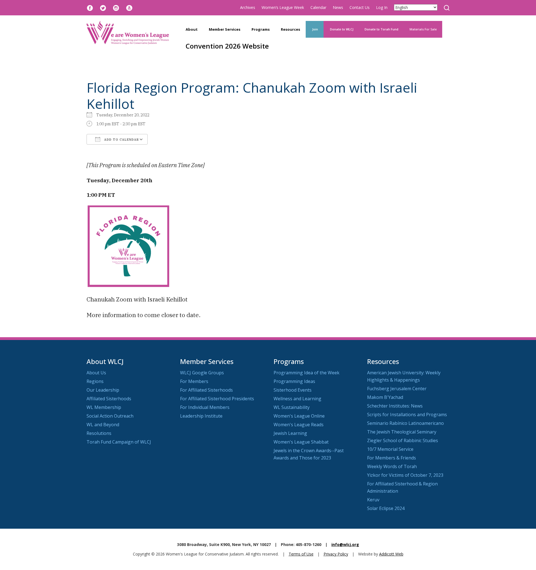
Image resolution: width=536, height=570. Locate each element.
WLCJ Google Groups (202, 373)
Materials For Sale (423, 29)
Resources (290, 29)
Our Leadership (103, 390)
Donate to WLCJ (341, 29)
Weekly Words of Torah (392, 466)
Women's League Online (299, 416)
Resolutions (99, 433)
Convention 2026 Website (227, 46)
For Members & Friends (391, 458)
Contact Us (360, 7)
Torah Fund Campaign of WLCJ (119, 442)
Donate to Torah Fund (381, 29)
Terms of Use (301, 554)
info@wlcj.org (345, 544)
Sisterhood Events (293, 390)
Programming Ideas (294, 381)
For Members (194, 381)
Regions (95, 381)
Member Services (224, 29)
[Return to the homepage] (128, 32)
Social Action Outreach (110, 416)
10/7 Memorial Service (390, 449)
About (192, 29)
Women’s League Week (283, 7)
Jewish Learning (290, 433)
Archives (247, 7)
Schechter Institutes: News (395, 406)
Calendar (318, 7)
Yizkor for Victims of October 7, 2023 (405, 475)
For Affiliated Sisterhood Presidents (217, 399)
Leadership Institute (201, 416)
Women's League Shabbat (301, 442)
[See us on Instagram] (116, 7)
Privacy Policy (336, 554)
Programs (261, 29)
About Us (96, 373)
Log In (381, 7)
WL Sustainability (292, 407)
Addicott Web (391, 554)
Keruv (373, 500)
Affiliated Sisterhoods (109, 399)
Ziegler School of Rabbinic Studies (402, 440)
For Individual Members (204, 407)
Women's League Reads (299, 424)
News (338, 7)
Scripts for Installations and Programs (407, 414)
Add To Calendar (121, 140)
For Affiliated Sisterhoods (206, 390)
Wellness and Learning (297, 399)
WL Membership (104, 407)
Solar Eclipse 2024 (386, 508)
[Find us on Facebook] (90, 7)
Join (314, 29)
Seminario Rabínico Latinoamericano (405, 423)
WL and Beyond (103, 424)
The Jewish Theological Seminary (401, 432)
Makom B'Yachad (385, 397)
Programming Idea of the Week (306, 373)
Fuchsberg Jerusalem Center (397, 388)
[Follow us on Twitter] (103, 7)
